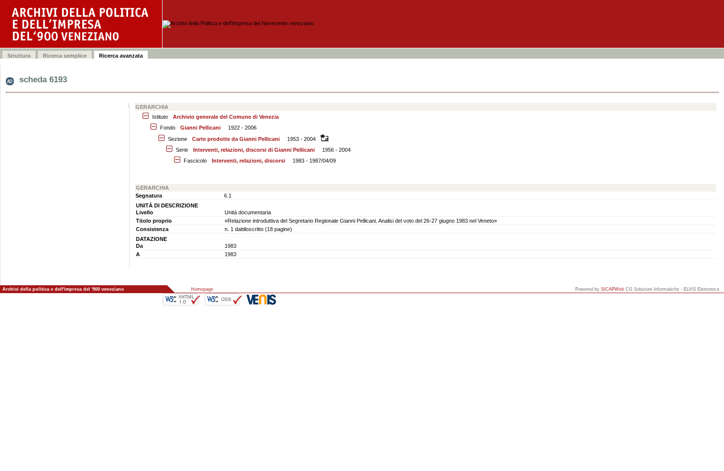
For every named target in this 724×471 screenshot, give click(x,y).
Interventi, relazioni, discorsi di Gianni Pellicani (254, 150)
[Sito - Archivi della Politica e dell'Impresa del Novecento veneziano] (81, 24)
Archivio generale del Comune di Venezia (226, 117)
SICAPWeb (612, 289)
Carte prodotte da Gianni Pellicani (236, 139)
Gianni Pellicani (200, 128)
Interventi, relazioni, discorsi (248, 161)
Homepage (202, 289)
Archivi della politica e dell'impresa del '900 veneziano (63, 289)
